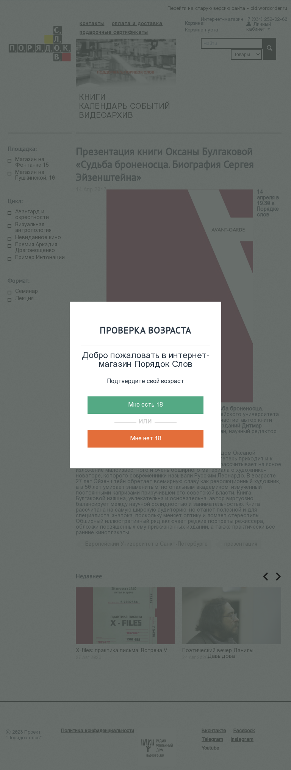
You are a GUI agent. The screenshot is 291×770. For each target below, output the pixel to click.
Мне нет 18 (145, 439)
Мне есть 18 (145, 405)
